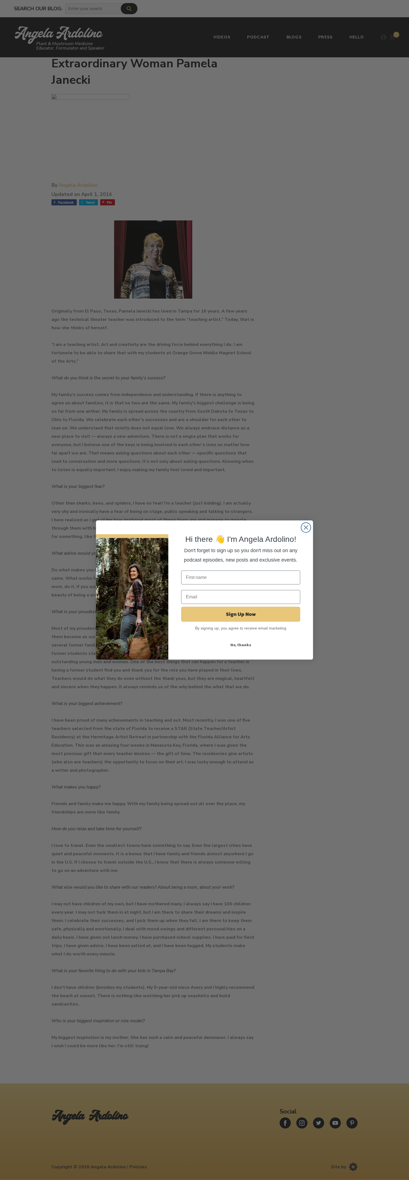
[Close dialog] (306, 527)
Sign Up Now (241, 614)
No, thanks (240, 645)
